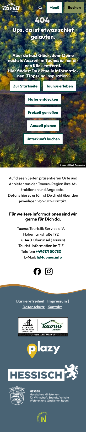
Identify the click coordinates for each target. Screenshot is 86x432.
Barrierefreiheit (30, 301)
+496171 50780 (49, 251)
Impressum (57, 301)
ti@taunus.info (49, 257)
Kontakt (55, 306)
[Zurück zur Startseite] (11, 7)
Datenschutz (33, 306)
